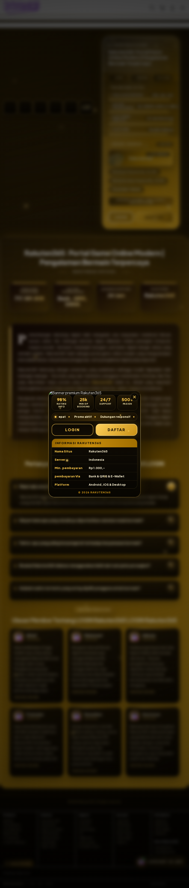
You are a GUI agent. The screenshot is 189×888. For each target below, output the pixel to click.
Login (72, 429)
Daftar (117, 429)
